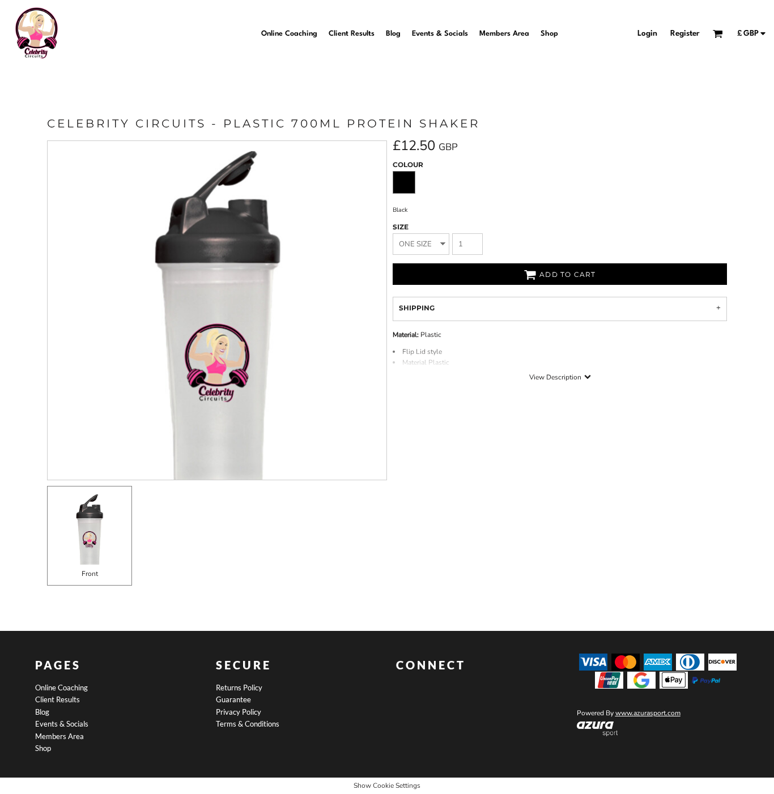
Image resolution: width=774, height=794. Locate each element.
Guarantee (233, 699)
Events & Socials (61, 723)
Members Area (59, 736)
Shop (43, 748)
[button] (597, 729)
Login (647, 33)
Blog (42, 711)
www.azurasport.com (648, 713)
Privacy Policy (238, 711)
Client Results (57, 699)
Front (90, 573)
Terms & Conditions (247, 723)
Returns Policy (239, 687)
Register (685, 33)
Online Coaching (61, 687)
